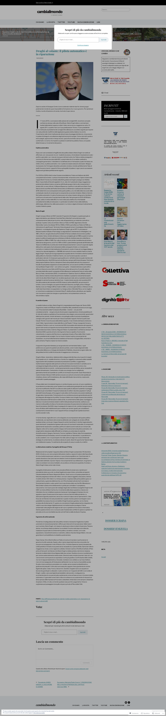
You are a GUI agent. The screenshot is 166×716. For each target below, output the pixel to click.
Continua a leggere (83, 45)
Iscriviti (103, 40)
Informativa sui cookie (39, 713)
